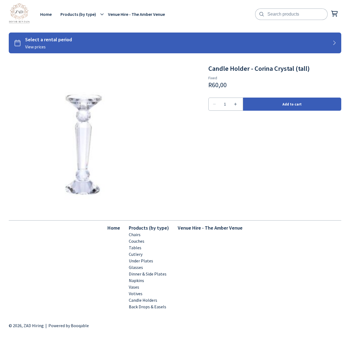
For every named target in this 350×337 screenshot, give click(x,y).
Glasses (136, 267)
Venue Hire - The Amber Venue (210, 228)
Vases (134, 287)
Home (113, 228)
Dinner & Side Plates (148, 274)
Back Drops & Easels (147, 306)
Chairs (135, 234)
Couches (136, 241)
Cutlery (135, 254)
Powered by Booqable (68, 325)
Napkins (136, 280)
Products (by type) (149, 228)
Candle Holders (143, 300)
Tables (135, 247)
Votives (135, 293)
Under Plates (141, 260)
